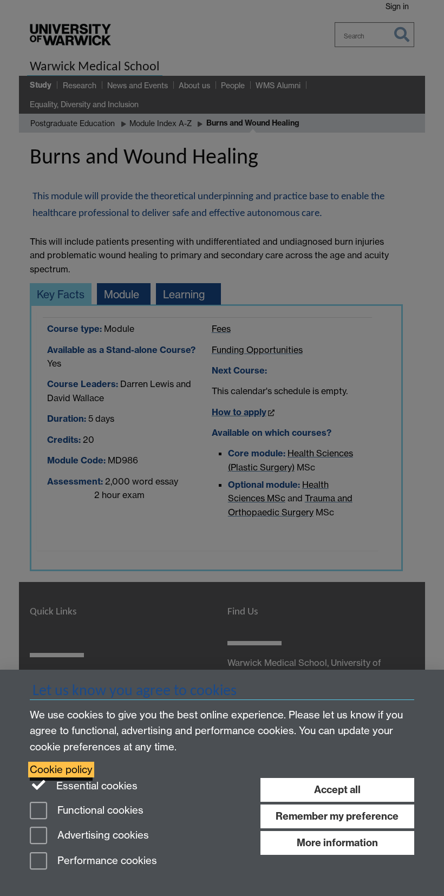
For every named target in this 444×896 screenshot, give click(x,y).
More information (337, 842)
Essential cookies (96, 786)
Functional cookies (99, 810)
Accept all (337, 789)
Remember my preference (337, 816)
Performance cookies (106, 861)
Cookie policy (61, 769)
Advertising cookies (102, 835)
